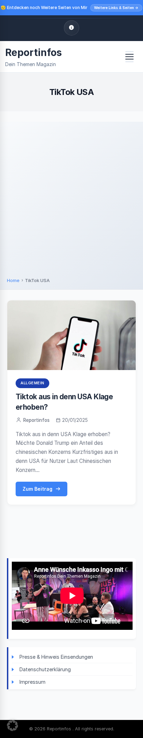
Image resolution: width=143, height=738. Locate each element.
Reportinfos (33, 52)
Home (13, 280)
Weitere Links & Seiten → (116, 8)
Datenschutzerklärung (45, 669)
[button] (12, 725)
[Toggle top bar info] (71, 27)
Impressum (32, 682)
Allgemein (32, 382)
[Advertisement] (71, 202)
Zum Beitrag (37, 489)
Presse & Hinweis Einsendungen (56, 657)
